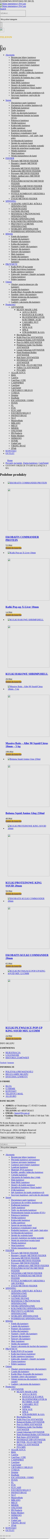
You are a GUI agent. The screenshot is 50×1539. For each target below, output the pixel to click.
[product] (28, 995)
